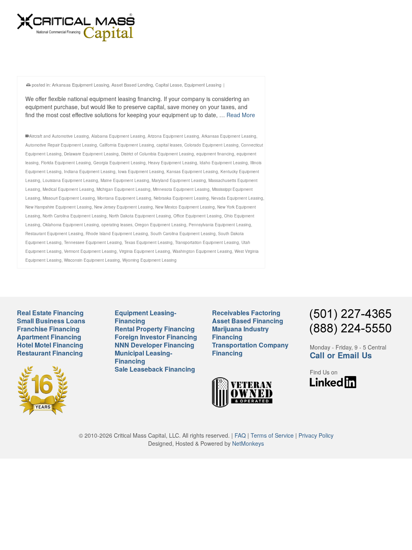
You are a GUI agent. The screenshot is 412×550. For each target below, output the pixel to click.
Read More (241, 115)
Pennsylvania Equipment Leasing (220, 224)
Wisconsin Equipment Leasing (92, 260)
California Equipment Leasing (126, 145)
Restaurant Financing (50, 353)
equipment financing (215, 154)
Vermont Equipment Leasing (90, 251)
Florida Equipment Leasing (66, 162)
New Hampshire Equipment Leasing (58, 207)
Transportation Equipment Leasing (207, 242)
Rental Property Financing (155, 328)
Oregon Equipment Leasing (160, 224)
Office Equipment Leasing (197, 216)
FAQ (240, 435)
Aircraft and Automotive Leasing (59, 136)
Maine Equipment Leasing (125, 180)
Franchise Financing (48, 328)
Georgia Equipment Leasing (119, 162)
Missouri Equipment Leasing (69, 198)
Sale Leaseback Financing (155, 369)
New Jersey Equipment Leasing (123, 207)
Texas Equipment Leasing (148, 242)
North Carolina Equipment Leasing (75, 216)
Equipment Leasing (202, 84)
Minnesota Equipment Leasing (181, 189)
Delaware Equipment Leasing (91, 154)
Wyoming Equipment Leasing (149, 260)
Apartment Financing (49, 336)
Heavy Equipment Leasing (172, 162)
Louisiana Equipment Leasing (70, 180)
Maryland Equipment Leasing (179, 180)
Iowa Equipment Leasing (141, 171)
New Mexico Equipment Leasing (185, 207)
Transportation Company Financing (250, 349)
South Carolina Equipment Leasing (183, 233)
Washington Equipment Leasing (202, 251)
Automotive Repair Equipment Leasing (61, 145)
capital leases (169, 145)
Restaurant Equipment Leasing (54, 233)
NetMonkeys (248, 443)
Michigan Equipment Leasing (123, 189)
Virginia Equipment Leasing (144, 251)
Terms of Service (272, 435)
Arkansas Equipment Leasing (80, 84)
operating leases (116, 224)
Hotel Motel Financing (50, 344)
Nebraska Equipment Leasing (181, 198)
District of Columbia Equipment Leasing (157, 154)
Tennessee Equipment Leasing (93, 242)
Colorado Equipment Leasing (211, 145)
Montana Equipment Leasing (124, 198)
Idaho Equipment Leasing (224, 162)
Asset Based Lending (132, 84)
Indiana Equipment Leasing (89, 171)
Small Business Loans (51, 320)
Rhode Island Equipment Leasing (117, 233)
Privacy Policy (316, 435)
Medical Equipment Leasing (68, 189)
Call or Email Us (341, 355)
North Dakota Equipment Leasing (140, 216)
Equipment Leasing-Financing (145, 316)
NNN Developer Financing (154, 344)
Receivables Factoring (246, 312)
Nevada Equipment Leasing (237, 198)
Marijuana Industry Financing (240, 332)
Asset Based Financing (247, 320)
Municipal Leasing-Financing (143, 357)
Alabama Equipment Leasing (118, 136)
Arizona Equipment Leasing (173, 136)
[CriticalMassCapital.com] (76, 27)
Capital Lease (168, 84)
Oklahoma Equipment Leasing (71, 224)
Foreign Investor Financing (156, 336)
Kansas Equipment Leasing (192, 171)
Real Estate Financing (50, 312)
